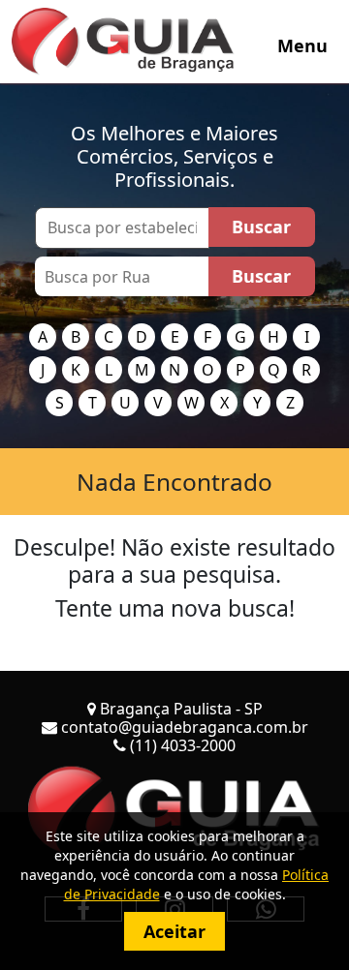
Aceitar (174, 931)
